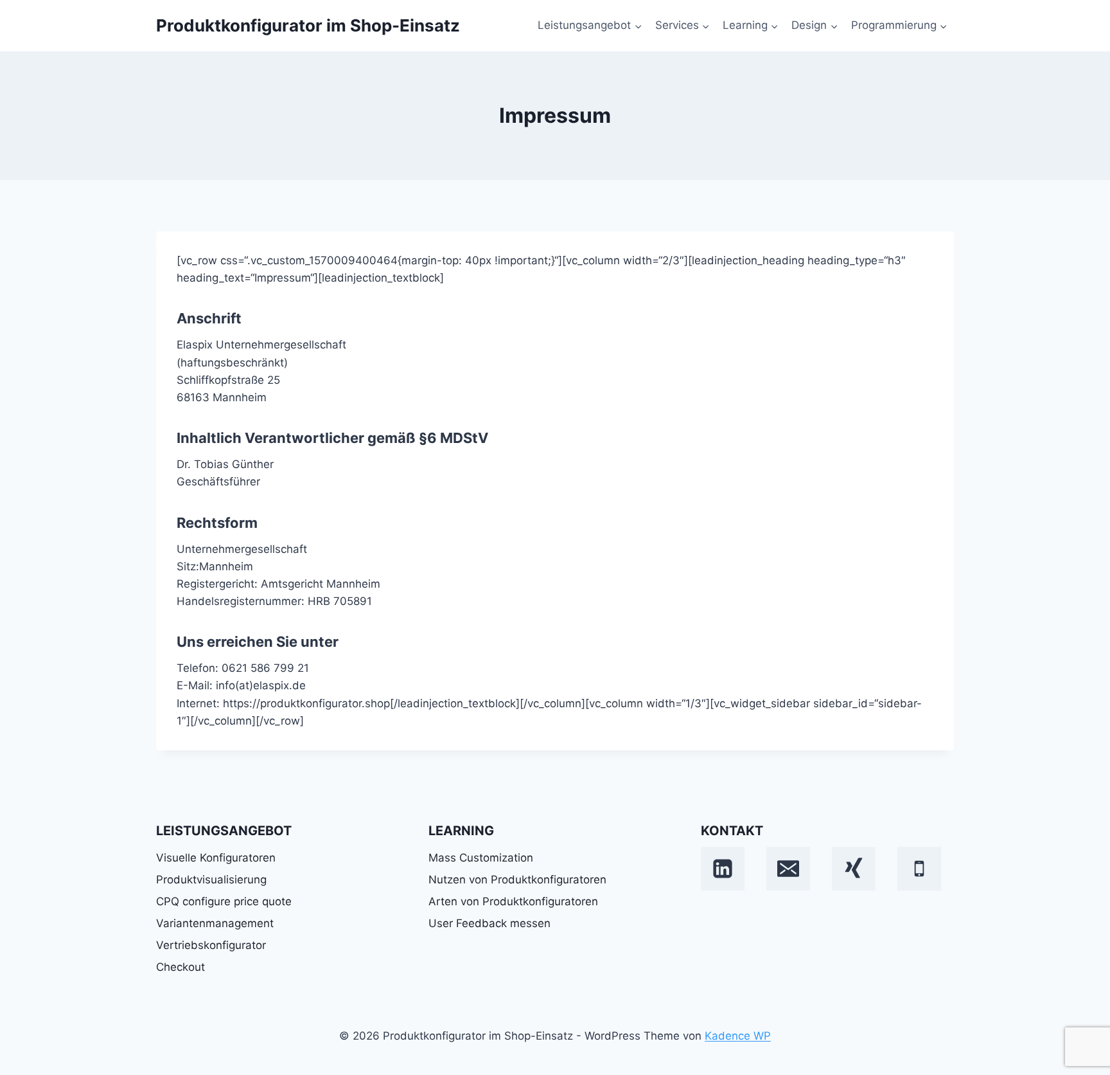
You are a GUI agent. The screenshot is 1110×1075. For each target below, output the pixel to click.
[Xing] (854, 868)
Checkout (180, 967)
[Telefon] (919, 868)
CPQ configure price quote (224, 901)
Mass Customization (480, 857)
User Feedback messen (489, 923)
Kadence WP (738, 1035)
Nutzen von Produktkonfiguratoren (517, 879)
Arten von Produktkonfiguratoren (513, 901)
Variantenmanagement (215, 923)
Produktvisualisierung (211, 879)
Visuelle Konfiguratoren (216, 857)
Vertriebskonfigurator (211, 945)
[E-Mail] (788, 868)
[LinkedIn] (722, 868)
